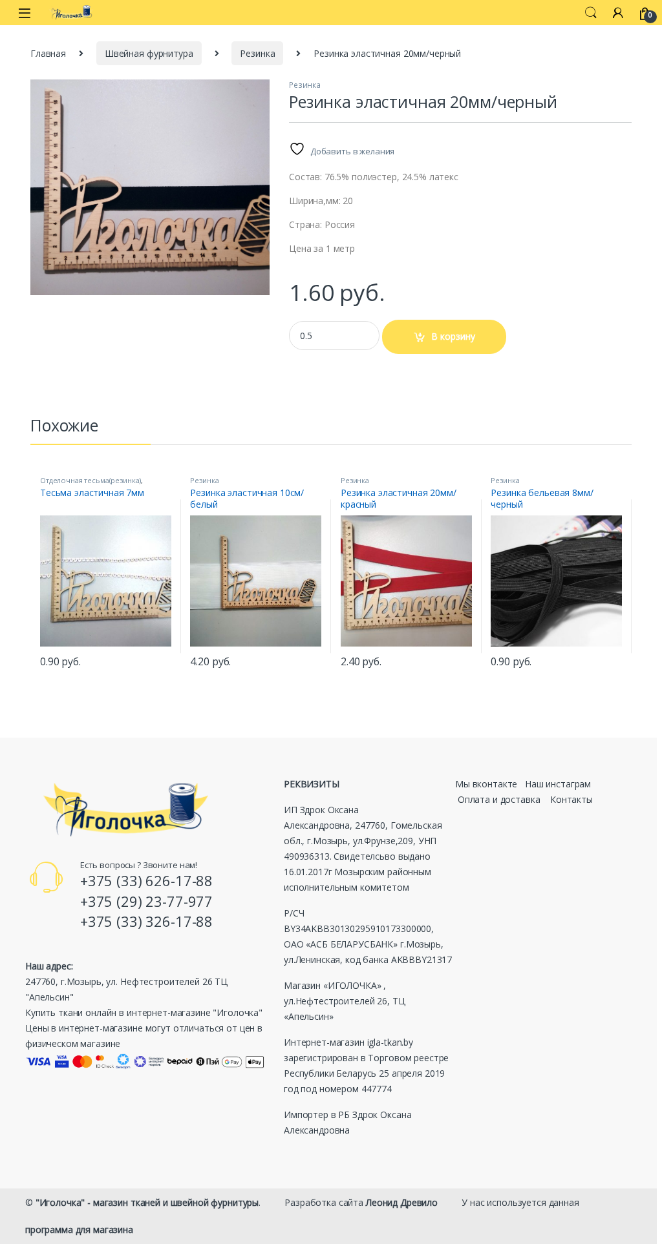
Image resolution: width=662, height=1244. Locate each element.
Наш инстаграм (558, 784)
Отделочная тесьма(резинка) (90, 480)
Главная (48, 53)
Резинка (257, 53)
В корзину (453, 336)
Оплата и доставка (499, 799)
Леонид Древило (402, 1202)
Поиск (591, 13)
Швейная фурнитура (149, 53)
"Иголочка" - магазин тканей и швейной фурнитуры (147, 1202)
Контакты (571, 799)
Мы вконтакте (486, 784)
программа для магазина (79, 1229)
